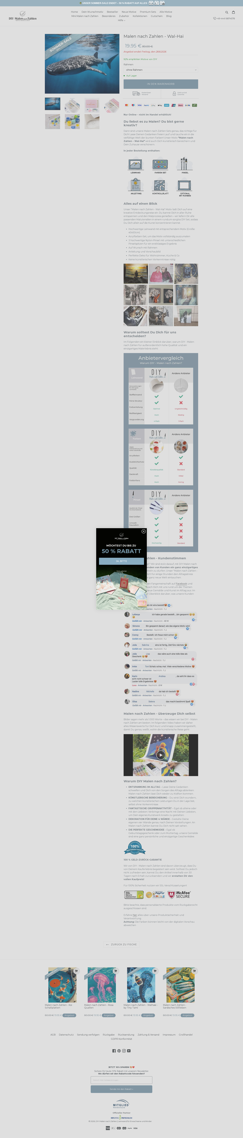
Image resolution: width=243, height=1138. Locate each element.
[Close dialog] (143, 531)
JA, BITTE (121, 561)
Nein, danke (121, 571)
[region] (121, 3)
